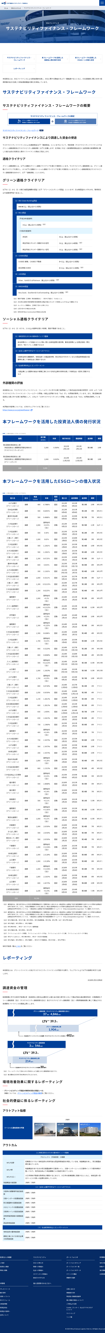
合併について (4, 1315)
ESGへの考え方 (38, 1263)
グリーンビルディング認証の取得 (29, 1093)
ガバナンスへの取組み (40, 1274)
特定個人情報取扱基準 (73, 1296)
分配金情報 (3, 1304)
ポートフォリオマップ (73, 1263)
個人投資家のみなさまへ (42, 1283)
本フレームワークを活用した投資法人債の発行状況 (52, 58)
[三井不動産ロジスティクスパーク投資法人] (15, 3)
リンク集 (69, 1317)
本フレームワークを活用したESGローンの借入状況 (85, 58)
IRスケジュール (5, 1300)
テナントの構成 (71, 1274)
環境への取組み (38, 1267)
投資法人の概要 (5, 1257)
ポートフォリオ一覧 (72, 1267)
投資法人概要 (4, 1267)
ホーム (6, 8)
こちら (18, 946)
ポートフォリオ (72, 1257)
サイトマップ (70, 1313)
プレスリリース (5, 1289)
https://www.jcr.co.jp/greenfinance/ (16, 410)
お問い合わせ (70, 1289)
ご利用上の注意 (71, 1304)
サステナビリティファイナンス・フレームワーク (19, 58)
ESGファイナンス (16, 8)
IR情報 (2, 1283)
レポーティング (19, 68)
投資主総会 (3, 1307)
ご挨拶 (2, 1263)
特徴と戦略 (3, 1270)
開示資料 (3, 1293)
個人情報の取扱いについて (75, 1300)
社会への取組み (38, 1270)
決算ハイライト (5, 1296)
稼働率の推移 (70, 1278)
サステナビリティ (39, 1257)
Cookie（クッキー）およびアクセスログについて (79, 1308)
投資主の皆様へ (5, 1311)
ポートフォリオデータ (73, 1270)
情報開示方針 (70, 1293)
